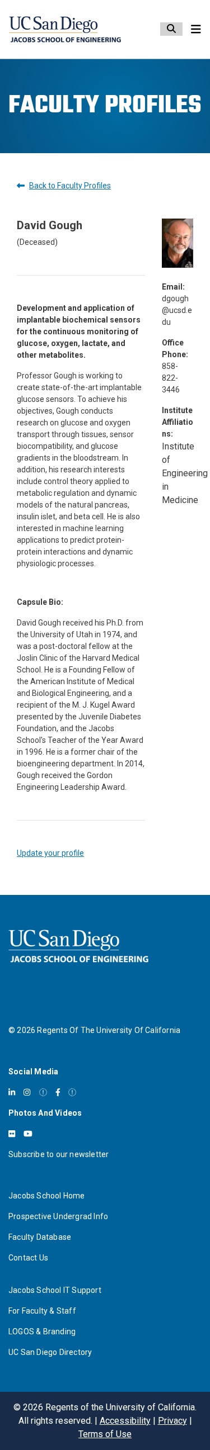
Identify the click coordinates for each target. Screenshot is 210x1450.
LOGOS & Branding (42, 1331)
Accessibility (125, 1420)
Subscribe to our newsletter (58, 1154)
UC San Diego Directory (50, 1352)
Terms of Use (105, 1434)
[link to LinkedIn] (11, 1092)
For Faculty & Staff (42, 1310)
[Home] (65, 29)
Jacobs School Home (46, 1195)
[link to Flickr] (11, 1133)
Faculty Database (39, 1237)
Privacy (172, 1420)
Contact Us (28, 1257)
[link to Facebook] (57, 1092)
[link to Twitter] (72, 1092)
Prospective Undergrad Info (58, 1216)
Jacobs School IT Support (54, 1290)
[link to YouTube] (28, 1133)
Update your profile (50, 853)
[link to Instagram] (27, 1092)
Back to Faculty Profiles (70, 185)
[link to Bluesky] (43, 1092)
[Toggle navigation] (196, 29)
